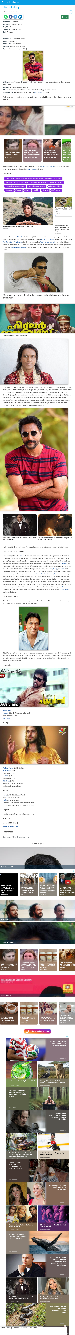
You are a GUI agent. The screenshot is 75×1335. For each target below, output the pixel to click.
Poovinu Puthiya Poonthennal (12, 242)
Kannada (9, 190)
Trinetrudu (6, 781)
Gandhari (50, 574)
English (36, 190)
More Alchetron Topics (10, 826)
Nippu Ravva (7, 771)
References (56, 190)
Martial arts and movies (37, 186)
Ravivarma (6, 718)
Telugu (34, 169)
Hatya (5, 795)
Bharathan (41, 92)
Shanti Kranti (7, 710)
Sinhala (45, 190)
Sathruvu (6, 776)
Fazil (35, 92)
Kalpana (5, 713)
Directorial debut (55, 186)
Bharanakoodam (41, 574)
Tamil (29, 169)
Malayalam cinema (47, 167)
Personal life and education (15, 186)
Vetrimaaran (66, 589)
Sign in (64, 17)
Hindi (27, 190)
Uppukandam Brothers (18, 247)
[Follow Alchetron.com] (37, 1034)
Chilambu (64, 564)
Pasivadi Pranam (8, 768)
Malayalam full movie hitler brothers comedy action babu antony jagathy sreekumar (34, 182)
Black (21, 556)
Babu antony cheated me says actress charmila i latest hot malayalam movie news (33, 178)
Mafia (5, 800)
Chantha (57, 574)
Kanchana (65, 587)
